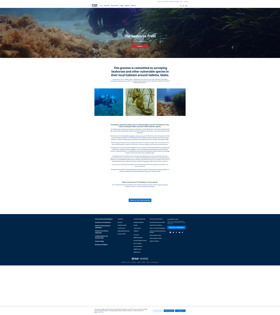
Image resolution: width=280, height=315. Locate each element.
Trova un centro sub (164, 1)
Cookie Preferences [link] (154, 262)
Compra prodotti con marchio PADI (101, 237)
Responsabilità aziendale (123, 231)
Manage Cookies (158, 310)
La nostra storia (121, 228)
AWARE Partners (137, 249)
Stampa (135, 225)
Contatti (147, 262)
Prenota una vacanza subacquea (101, 232)
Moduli (143, 262)
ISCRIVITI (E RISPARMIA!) (176, 227)
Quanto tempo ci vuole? (155, 235)
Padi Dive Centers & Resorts (156, 219)
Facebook (127, 186)
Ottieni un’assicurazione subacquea (102, 226)
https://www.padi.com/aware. (147, 186)
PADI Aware (136, 234)
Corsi (101, 5)
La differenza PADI (122, 225)
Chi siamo (120, 222)
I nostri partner (137, 228)
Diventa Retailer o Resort (156, 238)
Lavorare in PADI (121, 234)
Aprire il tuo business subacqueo (157, 228)
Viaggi (121, 5)
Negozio (127, 5)
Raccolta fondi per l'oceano (140, 240)
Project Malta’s (161, 131)
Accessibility (133, 262)
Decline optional (169, 310)
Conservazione (114, 5)
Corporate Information (139, 219)
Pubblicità (136, 231)
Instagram (165, 185)
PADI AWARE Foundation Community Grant (133, 136)
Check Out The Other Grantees (140, 200)
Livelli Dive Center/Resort (156, 225)
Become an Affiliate (101, 244)
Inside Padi (120, 219)
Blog (158, 1)
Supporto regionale (154, 241)
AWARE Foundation (138, 237)
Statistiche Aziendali (138, 222)
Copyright (139, 262)
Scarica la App (99, 241)
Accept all (180, 310)
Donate (139, 46)
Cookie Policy (101, 312)
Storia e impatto (137, 243)
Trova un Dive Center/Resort (104, 219)
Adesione (133, 5)
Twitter (133, 186)
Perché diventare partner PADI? (157, 222)
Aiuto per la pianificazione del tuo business (158, 231)
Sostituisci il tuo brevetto (174, 1)
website (159, 185)
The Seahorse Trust (117, 79)
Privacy (128, 262)
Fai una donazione (138, 246)
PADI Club (106, 5)
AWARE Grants (137, 252)
